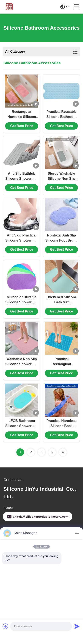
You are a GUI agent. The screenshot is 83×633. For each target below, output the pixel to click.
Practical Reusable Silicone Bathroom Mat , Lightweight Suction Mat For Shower (61, 114)
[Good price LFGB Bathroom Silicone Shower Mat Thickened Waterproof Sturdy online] (21, 400)
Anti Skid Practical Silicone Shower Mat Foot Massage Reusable (21, 238)
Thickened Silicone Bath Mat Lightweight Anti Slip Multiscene (61, 300)
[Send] (77, 626)
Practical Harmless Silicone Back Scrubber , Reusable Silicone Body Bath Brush (61, 423)
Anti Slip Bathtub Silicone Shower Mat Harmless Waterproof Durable (21, 176)
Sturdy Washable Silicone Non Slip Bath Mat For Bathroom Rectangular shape (61, 176)
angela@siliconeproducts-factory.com (40, 516)
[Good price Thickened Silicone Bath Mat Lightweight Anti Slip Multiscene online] (61, 276)
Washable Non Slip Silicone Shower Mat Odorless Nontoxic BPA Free (21, 362)
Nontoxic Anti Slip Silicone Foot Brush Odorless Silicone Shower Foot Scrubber (61, 238)
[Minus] (77, 533)
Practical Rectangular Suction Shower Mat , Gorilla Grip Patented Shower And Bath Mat (61, 362)
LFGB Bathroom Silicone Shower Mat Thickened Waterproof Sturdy (21, 423)
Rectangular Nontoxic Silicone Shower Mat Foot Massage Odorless (22, 114)
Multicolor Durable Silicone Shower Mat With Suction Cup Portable (21, 300)
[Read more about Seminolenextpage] (52, 452)
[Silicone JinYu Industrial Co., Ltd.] (8, 7)
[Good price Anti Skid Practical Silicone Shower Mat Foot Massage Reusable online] (21, 214)
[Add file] (6, 626)
